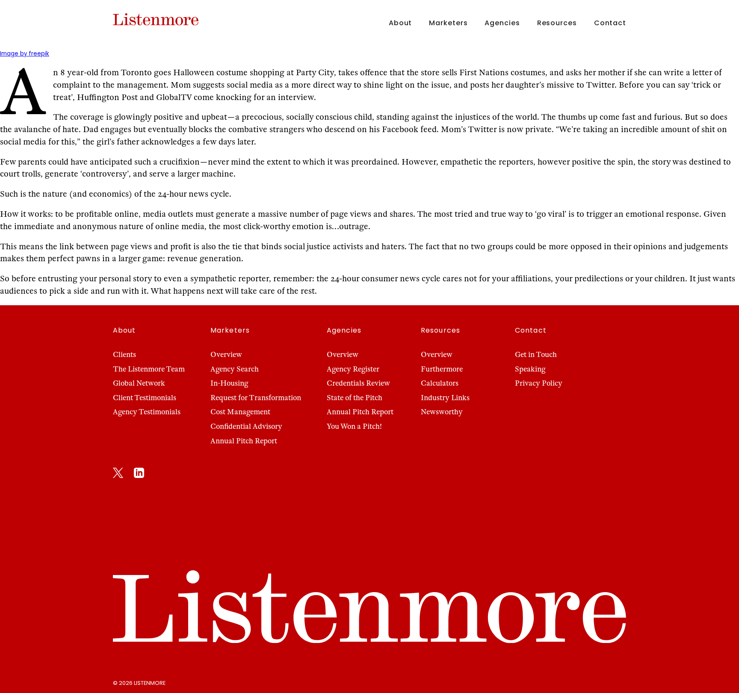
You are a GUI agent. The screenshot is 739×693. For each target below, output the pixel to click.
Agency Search (234, 369)
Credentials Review (358, 383)
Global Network (139, 383)
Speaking (530, 369)
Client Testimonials (144, 397)
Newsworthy (442, 411)
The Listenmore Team (149, 369)
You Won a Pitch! (354, 426)
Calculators (439, 383)
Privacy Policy (538, 383)
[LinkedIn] (139, 474)
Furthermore (442, 369)
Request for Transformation (255, 397)
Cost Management (240, 411)
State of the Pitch (354, 397)
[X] (118, 474)
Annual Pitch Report (243, 440)
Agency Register (353, 369)
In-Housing (229, 383)
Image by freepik (24, 54)
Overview (226, 354)
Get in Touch (536, 354)
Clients (124, 354)
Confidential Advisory (246, 426)
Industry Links (445, 397)
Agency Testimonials (146, 411)
